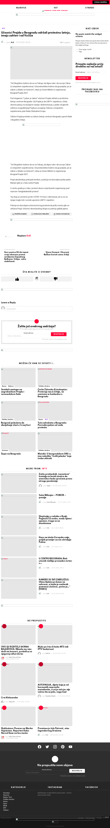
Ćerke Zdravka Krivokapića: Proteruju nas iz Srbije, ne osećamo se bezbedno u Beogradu (52, 393)
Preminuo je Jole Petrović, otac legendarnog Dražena (53, 729)
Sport (5, 803)
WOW (5, 806)
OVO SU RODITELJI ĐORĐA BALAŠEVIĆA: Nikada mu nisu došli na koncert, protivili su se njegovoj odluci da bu (16, 650)
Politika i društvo (44, 386)
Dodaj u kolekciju (63, 214)
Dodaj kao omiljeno (41, 214)
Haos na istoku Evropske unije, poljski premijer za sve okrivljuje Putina (55, 539)
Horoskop (6, 793)
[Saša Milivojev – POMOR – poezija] (19, 504)
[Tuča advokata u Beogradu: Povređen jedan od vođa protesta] (55, 411)
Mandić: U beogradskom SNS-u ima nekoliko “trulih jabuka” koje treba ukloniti (54, 456)
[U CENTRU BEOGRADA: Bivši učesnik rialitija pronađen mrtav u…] (19, 568)
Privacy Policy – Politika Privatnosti (97, 818)
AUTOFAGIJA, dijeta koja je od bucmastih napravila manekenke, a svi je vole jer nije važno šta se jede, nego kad (54, 688)
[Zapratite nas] (80, 2)
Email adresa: (29, 333)
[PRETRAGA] (84, 2)
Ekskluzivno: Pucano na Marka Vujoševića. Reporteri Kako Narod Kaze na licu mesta (17, 730)
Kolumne (5, 450)
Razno (4, 386)
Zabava (11, 386)
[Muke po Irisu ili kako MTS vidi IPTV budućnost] (55, 635)
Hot (56, 8)
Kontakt (80, 818)
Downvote (56, 279)
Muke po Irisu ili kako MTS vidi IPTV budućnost (53, 648)
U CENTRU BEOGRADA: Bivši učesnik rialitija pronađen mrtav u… (55, 561)
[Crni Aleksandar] (18, 679)
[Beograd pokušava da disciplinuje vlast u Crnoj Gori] (18, 411)
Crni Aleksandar (9, 698)
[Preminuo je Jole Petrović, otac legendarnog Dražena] (55, 716)
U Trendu (89, 8)
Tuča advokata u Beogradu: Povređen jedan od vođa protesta (52, 425)
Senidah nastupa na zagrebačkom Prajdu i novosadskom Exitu (12, 392)
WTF (46, 419)
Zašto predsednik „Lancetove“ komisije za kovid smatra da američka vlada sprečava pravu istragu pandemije (55, 477)
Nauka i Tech (7, 797)
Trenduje (4, 626)
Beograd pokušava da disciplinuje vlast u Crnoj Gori (16, 424)
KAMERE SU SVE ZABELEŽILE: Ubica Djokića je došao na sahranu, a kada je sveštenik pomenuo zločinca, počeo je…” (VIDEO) (54, 584)
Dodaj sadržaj (100, 2)
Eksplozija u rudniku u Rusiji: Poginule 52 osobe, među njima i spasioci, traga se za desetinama (55, 520)
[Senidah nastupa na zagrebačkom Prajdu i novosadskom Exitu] (18, 377)
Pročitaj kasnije (21, 214)
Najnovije (21, 8)
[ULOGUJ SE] (88, 2)
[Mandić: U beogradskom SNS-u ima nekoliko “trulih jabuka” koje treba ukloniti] (55, 442)
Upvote (17, 279)
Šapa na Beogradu (11, 454)
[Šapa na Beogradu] (18, 442)
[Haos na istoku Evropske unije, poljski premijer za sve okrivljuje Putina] (19, 546)
